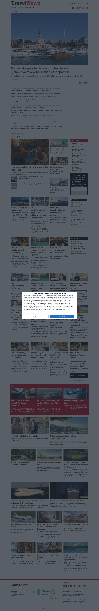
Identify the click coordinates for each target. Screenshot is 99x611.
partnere (34, 295)
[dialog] (49, 305)
